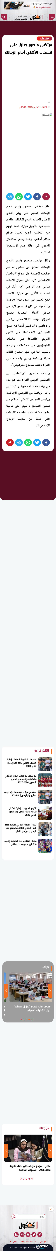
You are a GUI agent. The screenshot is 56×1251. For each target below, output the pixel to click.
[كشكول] (28, 1225)
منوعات (44, 38)
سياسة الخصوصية (28, 1242)
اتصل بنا (13, 1242)
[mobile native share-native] (46, 196)
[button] (32, 1019)
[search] (4, 17)
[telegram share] (10, 196)
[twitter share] (28, 196)
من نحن (43, 1242)
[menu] (52, 17)
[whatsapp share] (19, 196)
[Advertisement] (26, 77)
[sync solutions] (42, 1247)
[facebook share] (37, 196)
